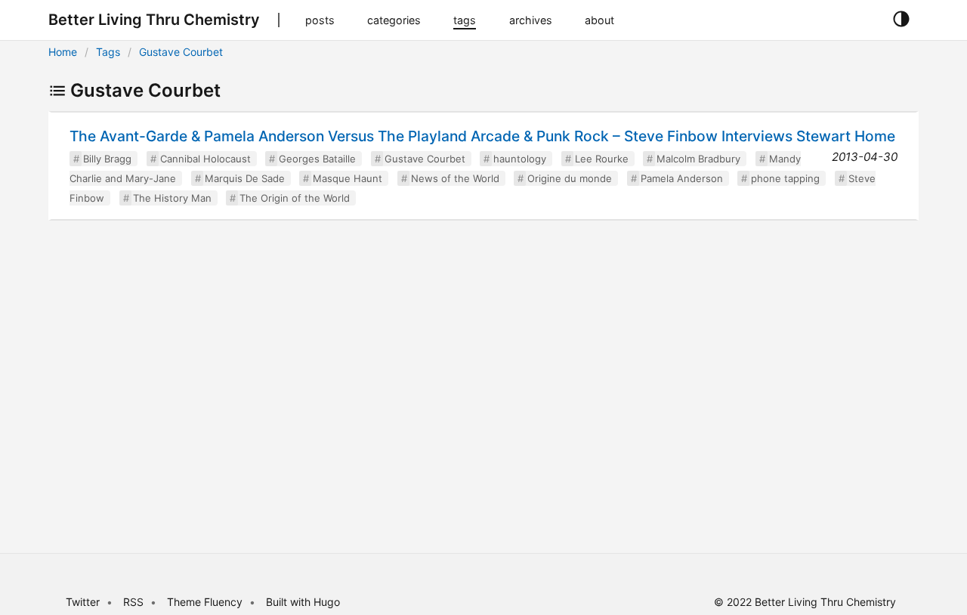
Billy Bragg (107, 159)
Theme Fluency (206, 601)
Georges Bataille (317, 159)
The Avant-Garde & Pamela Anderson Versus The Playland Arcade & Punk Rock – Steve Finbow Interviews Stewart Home (482, 136)
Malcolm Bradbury (698, 159)
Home (62, 51)
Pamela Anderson (682, 178)
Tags (108, 51)
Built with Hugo (303, 601)
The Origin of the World (294, 198)
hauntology (519, 159)
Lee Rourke (602, 159)
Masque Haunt (347, 178)
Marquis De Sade (245, 178)
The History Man (172, 198)
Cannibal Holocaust (205, 159)
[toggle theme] (901, 19)
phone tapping (785, 178)
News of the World (455, 178)
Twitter (83, 601)
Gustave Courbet (181, 51)
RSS (133, 601)
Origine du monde (569, 178)
